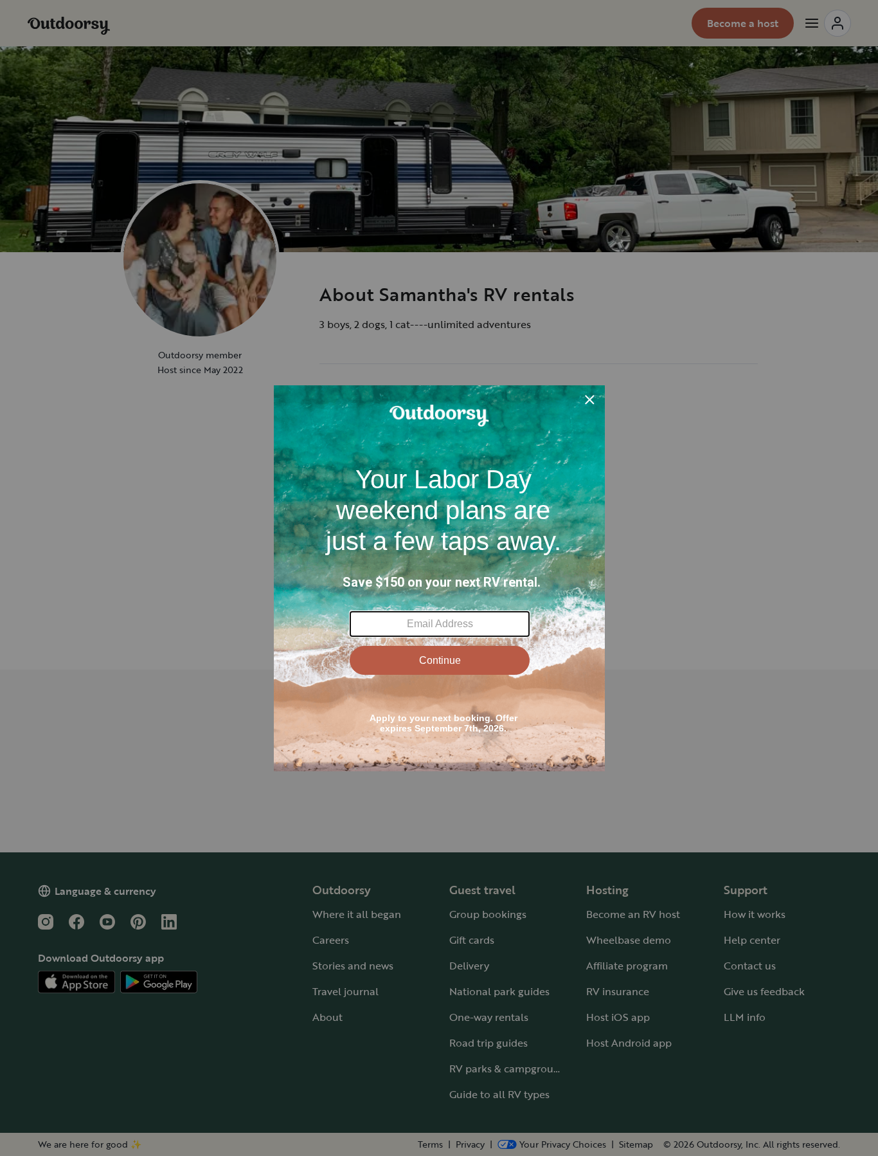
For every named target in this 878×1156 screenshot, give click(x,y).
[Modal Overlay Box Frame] (439, 578)
